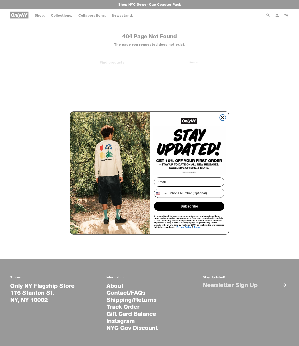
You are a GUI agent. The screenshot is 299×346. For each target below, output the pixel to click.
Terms (197, 227)
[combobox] (161, 193)
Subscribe (189, 206)
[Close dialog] (223, 118)
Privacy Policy (184, 227)
